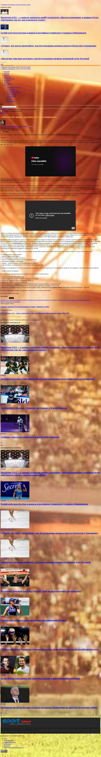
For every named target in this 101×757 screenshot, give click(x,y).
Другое (6, 86)
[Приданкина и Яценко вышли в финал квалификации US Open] (15, 615)
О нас (5, 739)
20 (1, 626)
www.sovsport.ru (13, 296)
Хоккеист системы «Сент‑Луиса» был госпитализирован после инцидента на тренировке (48, 379)
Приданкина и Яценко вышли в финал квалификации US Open (34, 620)
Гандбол (9, 98)
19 (1, 597)
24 (1, 539)
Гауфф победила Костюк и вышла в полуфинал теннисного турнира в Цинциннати (43, 33)
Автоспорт (8, 84)
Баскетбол (7, 77)
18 (1, 509)
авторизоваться (34, 320)
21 (1, 568)
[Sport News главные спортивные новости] (16, 725)
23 (1, 384)
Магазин (7, 72)
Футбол (6, 73)
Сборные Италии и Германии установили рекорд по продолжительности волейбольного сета (49, 649)
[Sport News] (16, 5)
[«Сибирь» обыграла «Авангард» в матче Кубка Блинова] (15, 432)
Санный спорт (11, 96)
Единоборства (9, 79)
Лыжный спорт (12, 94)
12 (1, 355)
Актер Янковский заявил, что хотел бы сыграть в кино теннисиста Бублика (40, 678)
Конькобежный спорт (14, 92)
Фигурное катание (13, 91)
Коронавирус (11, 89)
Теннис (6, 82)
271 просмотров (6, 126)
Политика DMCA (9, 740)
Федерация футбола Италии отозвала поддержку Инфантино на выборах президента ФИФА (49, 707)
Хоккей (6, 75)
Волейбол (7, 80)
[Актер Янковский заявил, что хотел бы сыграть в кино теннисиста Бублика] (15, 673)
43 (1, 413)
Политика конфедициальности (13, 747)
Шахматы (10, 99)
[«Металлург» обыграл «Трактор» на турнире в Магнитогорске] (15, 403)
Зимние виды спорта (14, 87)
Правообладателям (10, 742)
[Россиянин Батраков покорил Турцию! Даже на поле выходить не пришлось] (15, 586)
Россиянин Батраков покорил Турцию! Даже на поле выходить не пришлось (41, 591)
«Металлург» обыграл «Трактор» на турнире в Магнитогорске (34, 408)
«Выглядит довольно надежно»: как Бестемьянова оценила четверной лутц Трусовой (45, 58)
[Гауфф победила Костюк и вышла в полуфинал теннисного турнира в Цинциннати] (5, 29)
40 (1, 442)
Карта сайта (7, 744)
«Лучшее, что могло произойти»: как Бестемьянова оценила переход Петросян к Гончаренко (48, 46)
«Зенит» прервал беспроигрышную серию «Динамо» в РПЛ (25, 307)
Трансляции (11, 101)
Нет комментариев (21, 126)
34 (1, 713)
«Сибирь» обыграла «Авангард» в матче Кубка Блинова (30, 437)
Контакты (7, 746)
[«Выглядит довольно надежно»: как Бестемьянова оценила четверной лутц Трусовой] (5, 55)
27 (1, 655)
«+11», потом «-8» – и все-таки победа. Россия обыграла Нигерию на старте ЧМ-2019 (35, 313)
